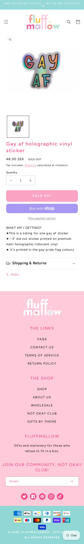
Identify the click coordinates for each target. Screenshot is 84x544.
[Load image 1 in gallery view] (18, 127)
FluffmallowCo (35, 532)
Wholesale (42, 405)
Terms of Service (42, 355)
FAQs (42, 339)
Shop (42, 389)
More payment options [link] (42, 218)
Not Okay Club (42, 413)
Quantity (11, 172)
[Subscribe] (71, 481)
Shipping (30, 165)
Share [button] (15, 274)
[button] (6, 21)
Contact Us (42, 347)
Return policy (42, 363)
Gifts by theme (42, 421)
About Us (42, 397)
